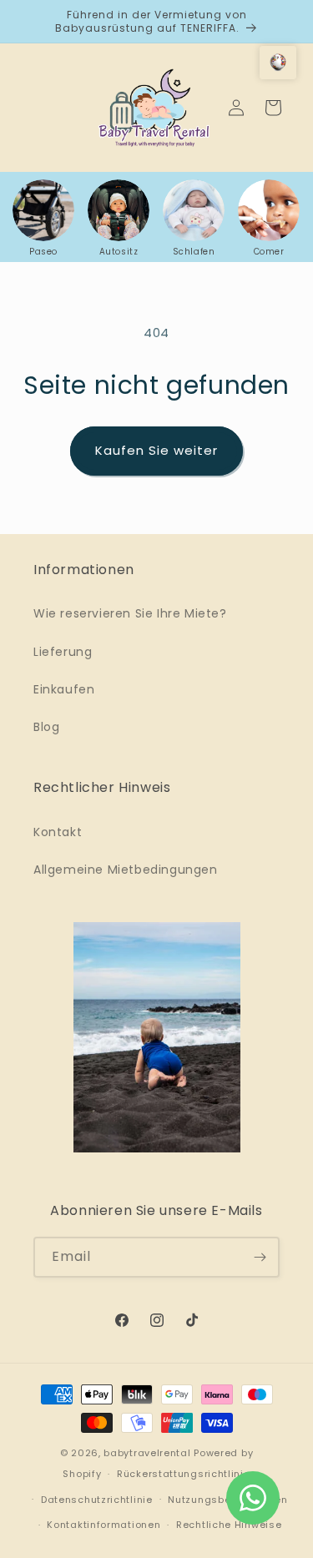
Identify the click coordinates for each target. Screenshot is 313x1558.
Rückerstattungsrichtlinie (183, 1473)
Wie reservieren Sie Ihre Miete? (130, 613)
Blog (46, 726)
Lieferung (62, 651)
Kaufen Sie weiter (156, 450)
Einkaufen (63, 689)
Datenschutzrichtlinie (97, 1499)
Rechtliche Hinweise (228, 1524)
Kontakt (57, 832)
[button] (277, 62)
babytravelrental (146, 1453)
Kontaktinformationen (103, 1524)
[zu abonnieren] (259, 1257)
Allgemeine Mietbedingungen (125, 869)
